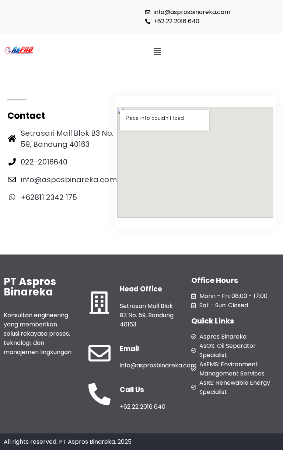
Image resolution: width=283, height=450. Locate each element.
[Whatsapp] (42, 214)
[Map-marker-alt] (58, 214)
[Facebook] (11, 214)
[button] (157, 52)
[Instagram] (27, 214)
